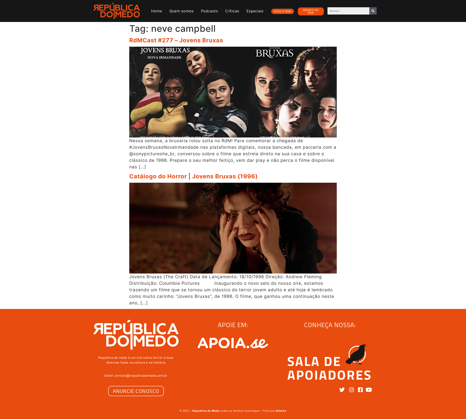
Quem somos (181, 11)
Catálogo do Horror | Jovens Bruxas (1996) (193, 176)
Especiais (255, 11)
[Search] (373, 11)
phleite (281, 411)
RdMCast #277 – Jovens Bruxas (176, 40)
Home (156, 11)
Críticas (232, 11)
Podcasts (209, 11)
